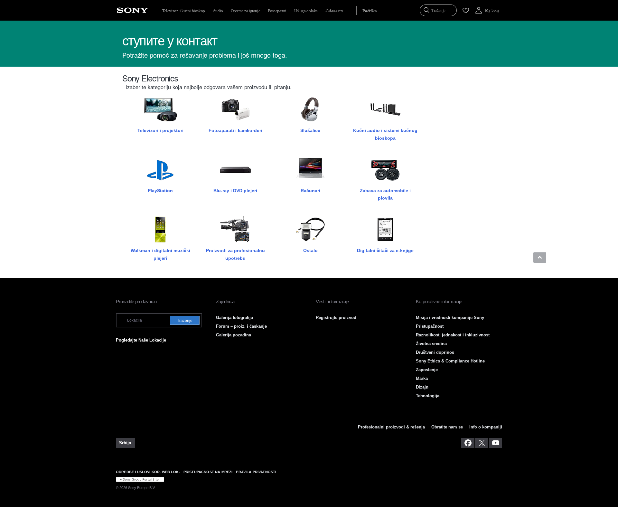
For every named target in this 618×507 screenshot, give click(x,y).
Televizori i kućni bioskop (183, 10)
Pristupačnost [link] (430, 326)
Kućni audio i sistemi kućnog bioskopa (385, 134)
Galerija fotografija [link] (234, 317)
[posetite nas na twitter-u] (481, 443)
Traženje (184, 320)
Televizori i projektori (160, 130)
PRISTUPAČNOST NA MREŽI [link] (208, 472)
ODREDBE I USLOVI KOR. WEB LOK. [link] (148, 472)
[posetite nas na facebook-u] (467, 443)
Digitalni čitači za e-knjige (385, 250)
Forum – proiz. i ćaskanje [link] (241, 326)
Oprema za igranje (245, 10)
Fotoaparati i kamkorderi (235, 130)
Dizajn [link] (422, 387)
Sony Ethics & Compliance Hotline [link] (450, 361)
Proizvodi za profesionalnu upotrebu (235, 254)
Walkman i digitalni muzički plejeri (160, 254)
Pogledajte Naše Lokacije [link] (141, 340)
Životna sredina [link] (431, 343)
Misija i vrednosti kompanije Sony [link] (450, 317)
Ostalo (310, 250)
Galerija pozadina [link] (233, 335)
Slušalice (310, 130)
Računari (310, 190)
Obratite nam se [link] (447, 427)
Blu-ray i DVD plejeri (235, 190)
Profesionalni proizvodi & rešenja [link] (391, 427)
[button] (539, 257)
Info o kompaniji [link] (485, 427)
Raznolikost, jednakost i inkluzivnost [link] (453, 335)
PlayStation (160, 190)
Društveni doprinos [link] (435, 352)
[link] (125, 443)
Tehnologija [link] (427, 395)
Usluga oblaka (306, 10)
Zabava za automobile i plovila (385, 194)
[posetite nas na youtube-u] (495, 443)
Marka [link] (422, 378)
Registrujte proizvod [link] (336, 317)
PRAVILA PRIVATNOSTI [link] (256, 472)
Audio (218, 10)
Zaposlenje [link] (427, 369)
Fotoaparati (277, 10)
